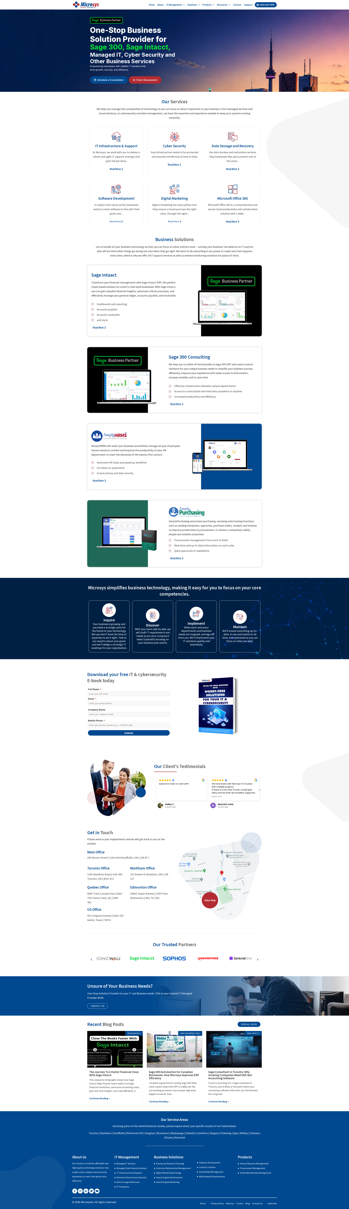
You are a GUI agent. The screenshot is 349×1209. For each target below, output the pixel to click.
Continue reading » (99, 1098)
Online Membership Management (255, 1172)
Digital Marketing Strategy (168, 1172)
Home (152, 4)
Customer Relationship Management (173, 1168)
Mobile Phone (95, 720)
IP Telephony (123, 1186)
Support (248, 4)
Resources (222, 4)
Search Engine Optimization (169, 1177)
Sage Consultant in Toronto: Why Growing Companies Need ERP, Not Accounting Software (230, 1075)
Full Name (93, 689)
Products (207, 4)
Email (91, 698)
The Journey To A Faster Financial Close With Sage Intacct (114, 1073)
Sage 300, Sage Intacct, (130, 47)
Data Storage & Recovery (128, 1182)
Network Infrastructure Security (131, 1177)
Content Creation (207, 1167)
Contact (237, 4)
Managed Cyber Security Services (132, 1168)
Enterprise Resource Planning (170, 1163)
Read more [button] (164, 796)
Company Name (96, 709)
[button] (156, 790)
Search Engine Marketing (167, 1182)
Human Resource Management (254, 1163)
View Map (210, 900)
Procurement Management (252, 1168)
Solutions (192, 4)
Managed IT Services (126, 1163)
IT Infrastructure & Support (129, 1172)
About (160, 4)
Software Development (209, 1162)
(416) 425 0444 (267, 4)
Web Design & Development (212, 1176)
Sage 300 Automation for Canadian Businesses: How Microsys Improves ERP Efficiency (174, 1075)
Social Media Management (211, 1171)
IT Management (174, 4)
